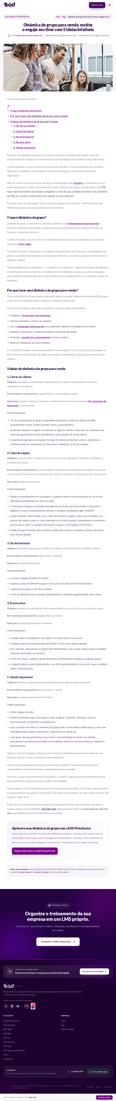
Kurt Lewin (25, 244)
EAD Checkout (9, 1042)
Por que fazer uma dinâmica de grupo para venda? (39, 116)
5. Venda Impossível (24, 147)
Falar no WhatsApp (100, 1072)
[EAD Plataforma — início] (9, 5)
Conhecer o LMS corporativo (56, 941)
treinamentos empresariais (83, 223)
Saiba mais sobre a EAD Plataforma (34, 851)
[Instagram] (5, 1006)
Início (58, 17)
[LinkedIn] (11, 1006)
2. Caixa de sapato (23, 131)
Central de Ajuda (41, 872)
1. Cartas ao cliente (24, 126)
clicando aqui (48, 809)
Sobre (63, 1021)
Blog (64, 17)
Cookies (98, 1087)
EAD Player (7, 1029)
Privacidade (90, 1087)
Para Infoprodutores (11, 1021)
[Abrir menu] (109, 5)
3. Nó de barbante (23, 137)
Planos (6, 1055)
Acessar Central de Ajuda (92, 971)
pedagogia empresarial (30, 326)
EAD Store (7, 1046)
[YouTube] (17, 1006)
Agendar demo (97, 5)
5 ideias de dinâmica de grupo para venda (34, 121)
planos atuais (25, 872)
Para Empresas (9, 1025)
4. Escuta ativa (22, 142)
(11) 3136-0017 (77, 1072)
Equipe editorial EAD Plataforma (29, 36)
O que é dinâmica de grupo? (26, 110)
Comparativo (8, 1059)
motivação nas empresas (36, 315)
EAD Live (6, 1038)
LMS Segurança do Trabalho (14, 1051)
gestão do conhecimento (36, 337)
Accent (78, 183)
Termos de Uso (108, 1087)
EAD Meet (7, 1034)
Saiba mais (32, 1097)
